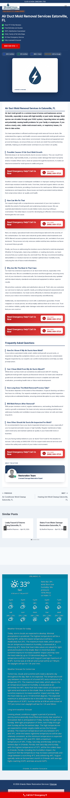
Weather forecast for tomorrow (21, 669)
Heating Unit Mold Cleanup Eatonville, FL (53, 496)
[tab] (31, 539)
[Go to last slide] (5, 528)
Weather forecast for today (19, 628)
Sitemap (53, 784)
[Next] (64, 528)
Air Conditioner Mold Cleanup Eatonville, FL (14, 496)
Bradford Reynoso (13, 529)
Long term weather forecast (20, 709)
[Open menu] (66, 6)
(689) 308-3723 (9, 46)
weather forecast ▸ (35, 769)
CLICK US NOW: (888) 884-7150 (35, 1)
